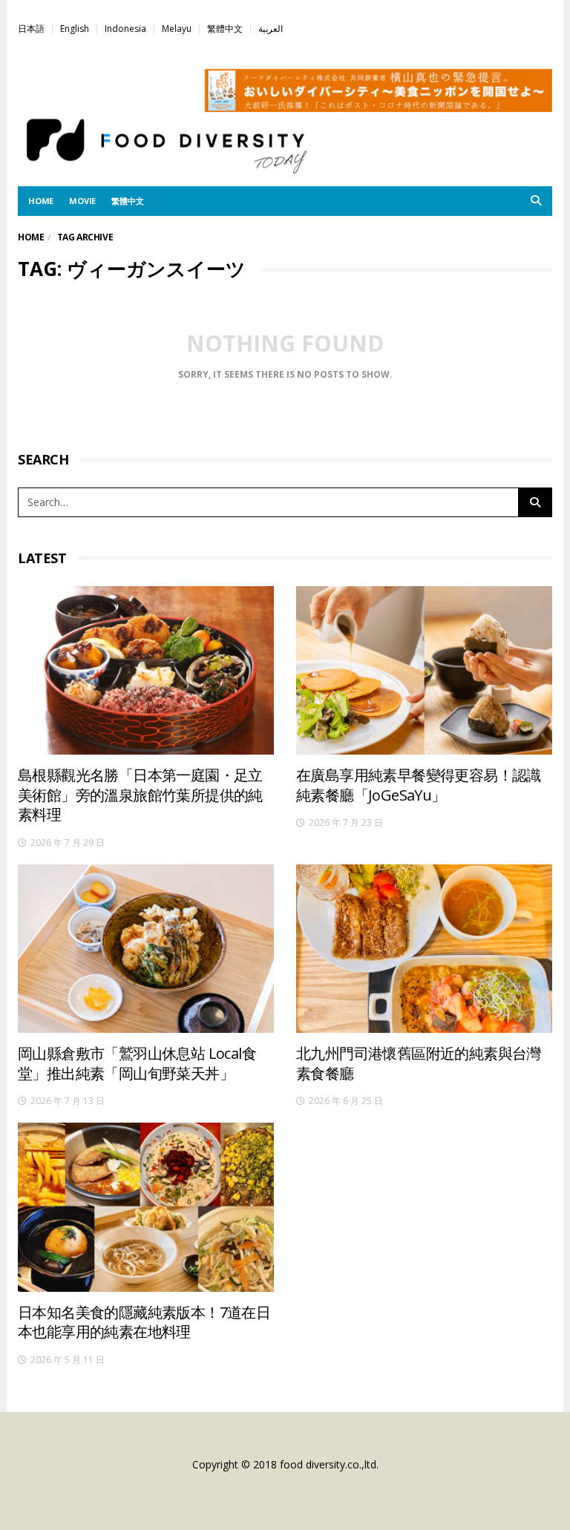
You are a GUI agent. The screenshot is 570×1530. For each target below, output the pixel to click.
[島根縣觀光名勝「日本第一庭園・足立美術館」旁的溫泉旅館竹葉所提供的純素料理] (146, 670)
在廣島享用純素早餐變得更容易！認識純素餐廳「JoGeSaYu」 (418, 785)
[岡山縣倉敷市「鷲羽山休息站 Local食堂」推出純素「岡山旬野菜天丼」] (146, 948)
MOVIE (82, 200)
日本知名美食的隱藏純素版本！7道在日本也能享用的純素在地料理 (144, 1322)
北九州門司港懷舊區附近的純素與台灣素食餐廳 (418, 1063)
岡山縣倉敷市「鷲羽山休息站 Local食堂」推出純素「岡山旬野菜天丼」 (137, 1063)
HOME (40, 200)
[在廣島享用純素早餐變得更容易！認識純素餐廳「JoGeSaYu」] (424, 670)
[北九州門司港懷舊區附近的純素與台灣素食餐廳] (424, 948)
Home (31, 237)
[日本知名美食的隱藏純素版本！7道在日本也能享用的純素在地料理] (146, 1207)
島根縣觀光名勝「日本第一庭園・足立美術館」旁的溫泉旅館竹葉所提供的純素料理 (140, 794)
